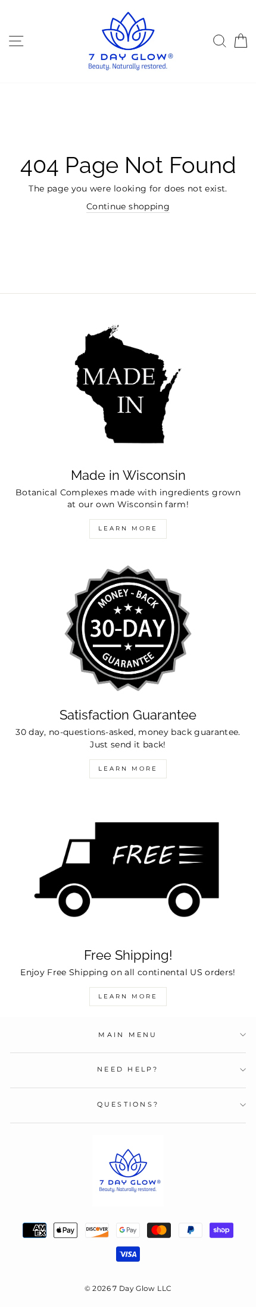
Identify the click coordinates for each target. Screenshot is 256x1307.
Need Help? (128, 1069)
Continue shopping (128, 206)
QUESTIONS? (128, 1104)
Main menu (127, 1035)
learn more (128, 996)
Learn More (128, 528)
